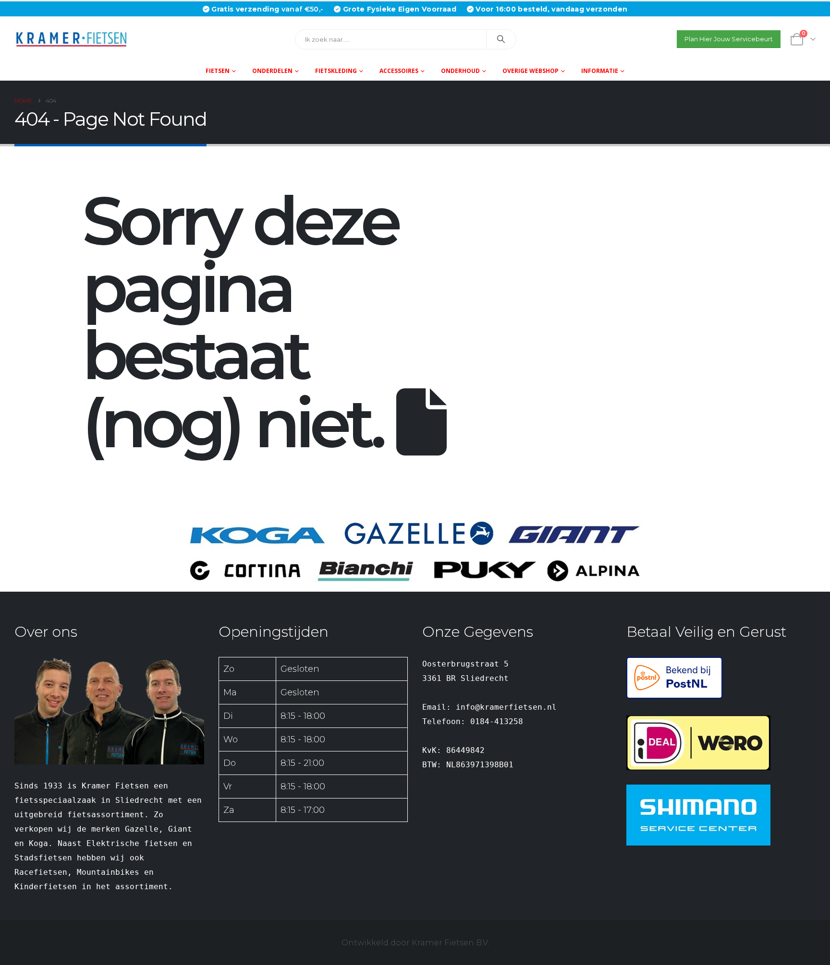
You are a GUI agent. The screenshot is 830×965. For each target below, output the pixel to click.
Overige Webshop (530, 71)
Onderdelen (272, 71)
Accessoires (398, 71)
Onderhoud (460, 71)
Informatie (599, 71)
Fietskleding (336, 71)
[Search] (501, 39)
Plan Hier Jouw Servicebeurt (728, 39)
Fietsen (218, 71)
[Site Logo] (74, 39)
